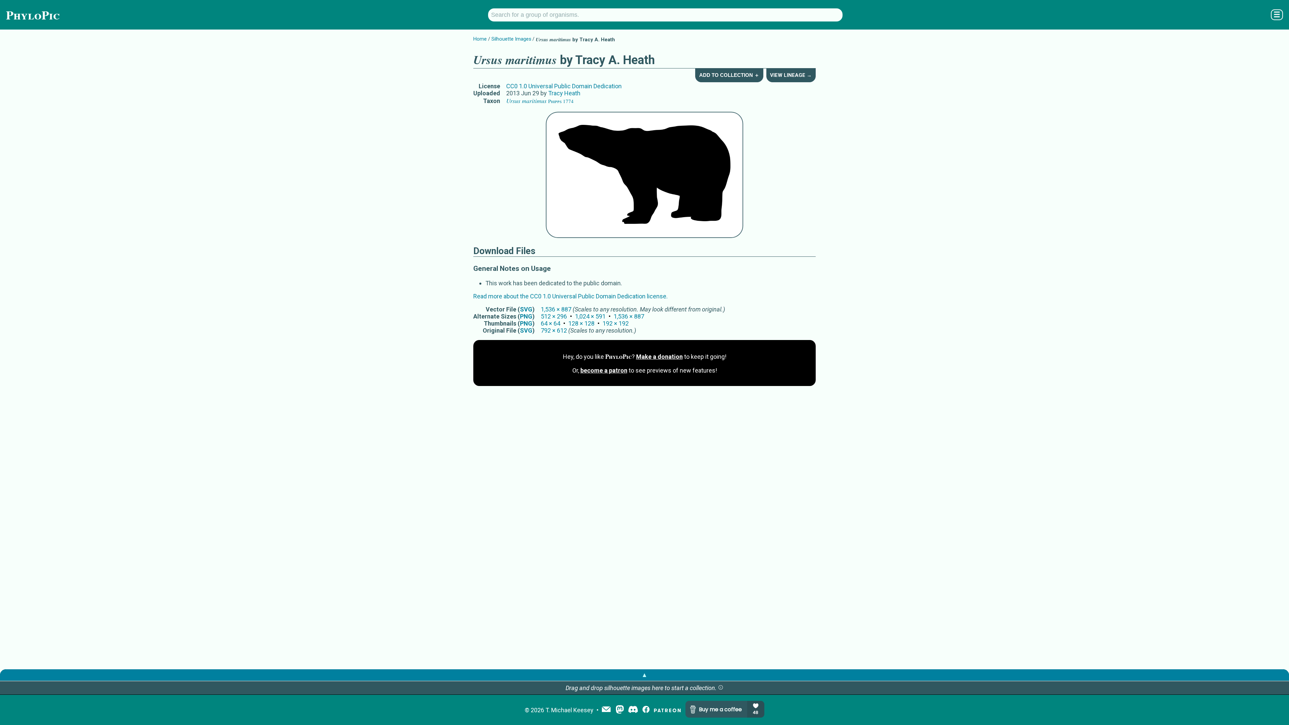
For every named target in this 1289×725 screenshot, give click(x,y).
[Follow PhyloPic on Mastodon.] (620, 710)
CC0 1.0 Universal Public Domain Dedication (564, 86)
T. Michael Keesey (569, 710)
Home (480, 39)
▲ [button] (644, 674)
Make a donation (659, 356)
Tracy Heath (564, 93)
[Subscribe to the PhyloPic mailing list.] (606, 710)
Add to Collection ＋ (729, 75)
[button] (720, 687)
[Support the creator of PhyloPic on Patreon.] (667, 710)
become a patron (603, 370)
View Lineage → (791, 75)
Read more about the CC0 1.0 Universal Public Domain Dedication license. (570, 296)
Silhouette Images (511, 39)
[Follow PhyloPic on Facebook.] (646, 710)
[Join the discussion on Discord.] (633, 710)
